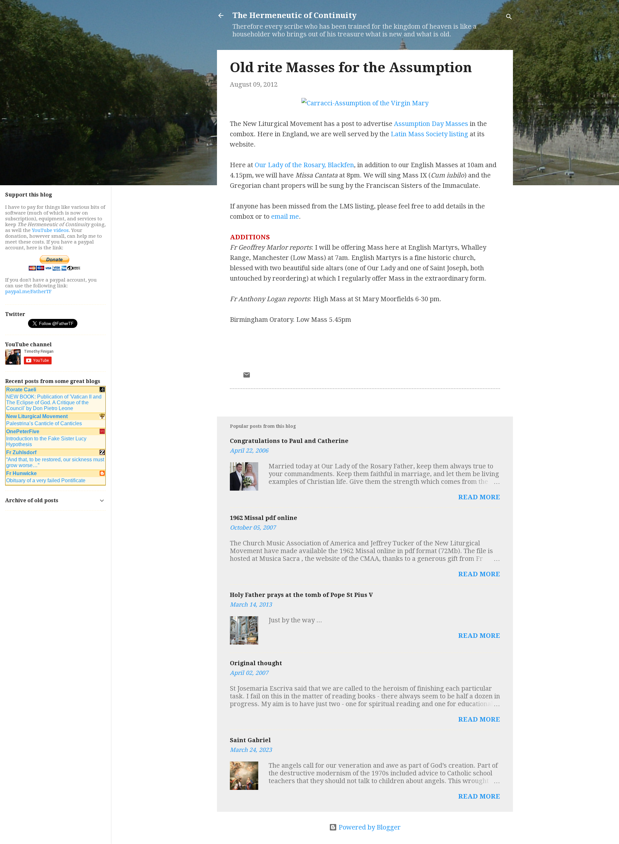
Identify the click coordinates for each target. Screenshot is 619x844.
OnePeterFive (22, 431)
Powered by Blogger (369, 827)
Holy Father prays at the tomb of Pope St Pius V (301, 594)
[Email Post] (247, 376)
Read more (479, 497)
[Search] (509, 17)
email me (285, 216)
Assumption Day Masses (431, 124)
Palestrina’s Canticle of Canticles (44, 423)
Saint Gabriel (250, 740)
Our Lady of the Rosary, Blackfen (304, 165)
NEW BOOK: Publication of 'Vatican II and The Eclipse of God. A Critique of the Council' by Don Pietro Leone (54, 402)
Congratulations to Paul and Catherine (289, 440)
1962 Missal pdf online (263, 517)
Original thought (256, 663)
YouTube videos (50, 230)
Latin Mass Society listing (429, 134)
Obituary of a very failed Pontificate (45, 480)
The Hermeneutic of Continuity (294, 15)
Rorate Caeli (21, 389)
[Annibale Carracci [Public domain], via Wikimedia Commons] (364, 103)
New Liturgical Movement (37, 416)
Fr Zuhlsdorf (21, 452)
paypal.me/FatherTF (28, 291)
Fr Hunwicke (21, 473)
